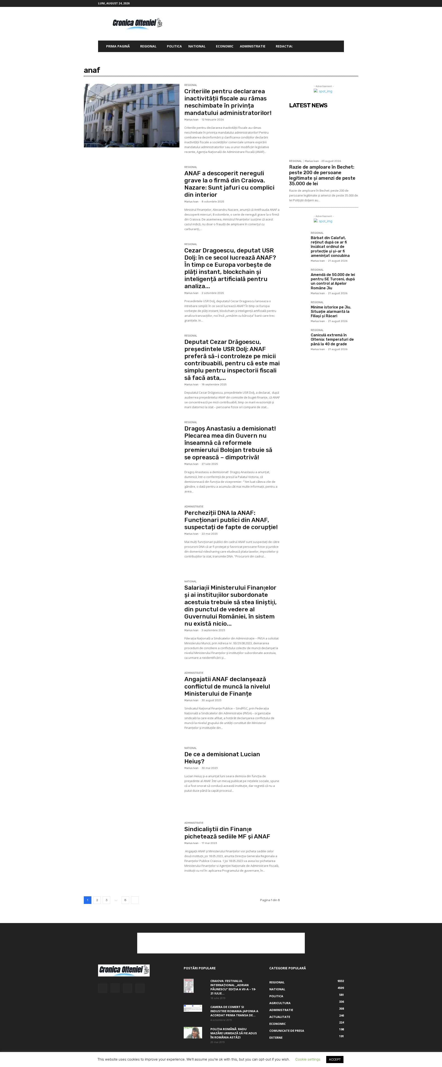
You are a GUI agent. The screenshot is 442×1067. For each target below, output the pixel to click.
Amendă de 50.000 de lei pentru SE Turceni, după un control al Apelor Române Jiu (333, 281)
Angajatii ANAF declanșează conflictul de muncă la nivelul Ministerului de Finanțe (227, 686)
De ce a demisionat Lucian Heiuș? (222, 758)
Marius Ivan (191, 119)
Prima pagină (118, 46)
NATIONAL (197, 46)
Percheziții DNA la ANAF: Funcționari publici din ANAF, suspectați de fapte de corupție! (231, 520)
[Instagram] (325, 3)
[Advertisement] (260, 23)
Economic (224, 46)
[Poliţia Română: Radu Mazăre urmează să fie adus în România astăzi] (193, 1032)
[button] (338, 46)
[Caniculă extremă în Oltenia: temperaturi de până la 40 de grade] (298, 338)
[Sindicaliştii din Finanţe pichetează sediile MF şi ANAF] (132, 853)
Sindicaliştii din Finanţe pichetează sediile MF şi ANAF (227, 833)
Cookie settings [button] (307, 1059)
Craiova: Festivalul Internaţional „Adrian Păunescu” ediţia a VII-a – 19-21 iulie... (233, 987)
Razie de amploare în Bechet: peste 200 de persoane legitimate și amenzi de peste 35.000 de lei (322, 175)
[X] (332, 3)
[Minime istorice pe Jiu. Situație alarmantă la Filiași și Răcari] (298, 310)
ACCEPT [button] (335, 1059)
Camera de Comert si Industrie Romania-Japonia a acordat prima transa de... (234, 1011)
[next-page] (135, 900)
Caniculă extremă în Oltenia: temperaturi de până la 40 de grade (332, 339)
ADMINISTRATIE (252, 46)
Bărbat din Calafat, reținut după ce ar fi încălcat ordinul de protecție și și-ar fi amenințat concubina (330, 247)
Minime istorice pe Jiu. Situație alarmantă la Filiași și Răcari (331, 311)
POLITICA (174, 46)
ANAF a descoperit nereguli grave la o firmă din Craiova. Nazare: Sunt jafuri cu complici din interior (229, 184)
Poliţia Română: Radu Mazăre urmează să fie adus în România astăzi (233, 1033)
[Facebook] (317, 3)
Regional (148, 46)
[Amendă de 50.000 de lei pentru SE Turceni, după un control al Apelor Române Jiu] (298, 278)
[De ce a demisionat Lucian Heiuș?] (132, 778)
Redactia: (284, 46)
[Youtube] (340, 3)
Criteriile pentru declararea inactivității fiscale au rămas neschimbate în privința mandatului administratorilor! (227, 102)
